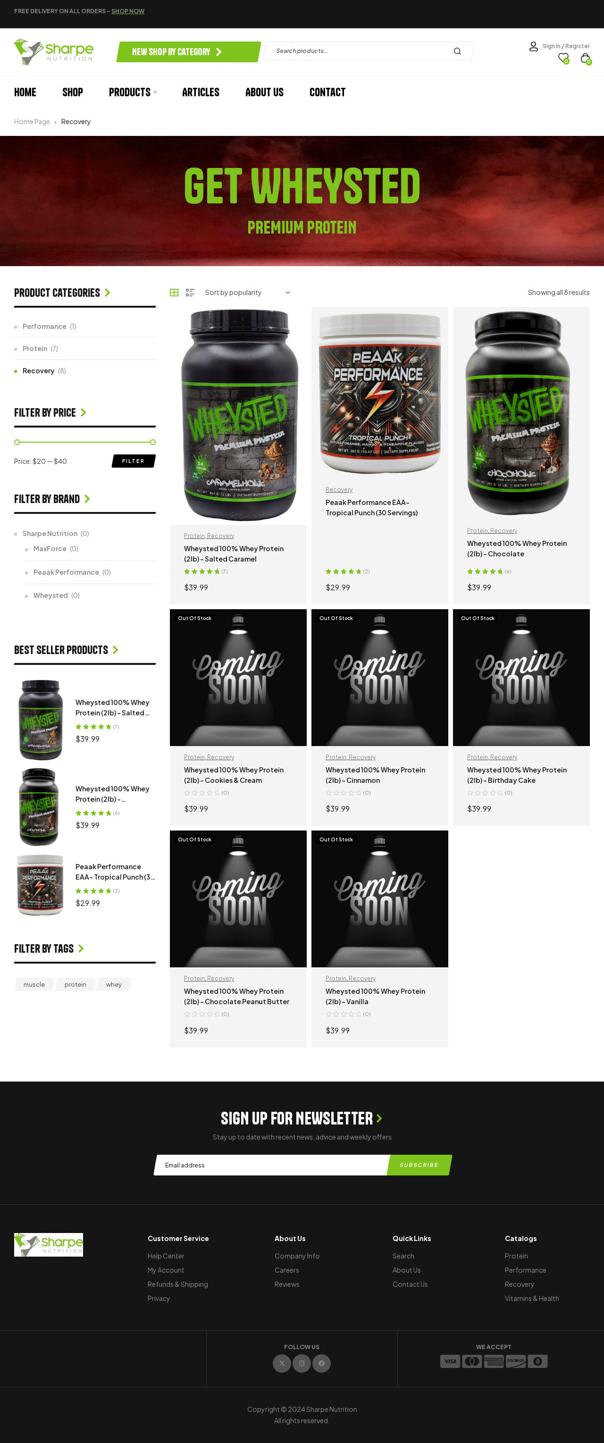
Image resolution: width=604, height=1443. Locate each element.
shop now (127, 11)
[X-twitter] (282, 1363)
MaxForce (50, 548)
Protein (194, 535)
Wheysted (51, 595)
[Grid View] (174, 292)
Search (460, 51)
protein (75, 984)
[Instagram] (302, 1363)
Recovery (220, 535)
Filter (133, 461)
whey (114, 984)
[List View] (190, 292)
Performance (45, 326)
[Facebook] (321, 1363)
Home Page (32, 121)
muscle (34, 984)
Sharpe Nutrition (50, 533)
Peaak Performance (66, 572)
